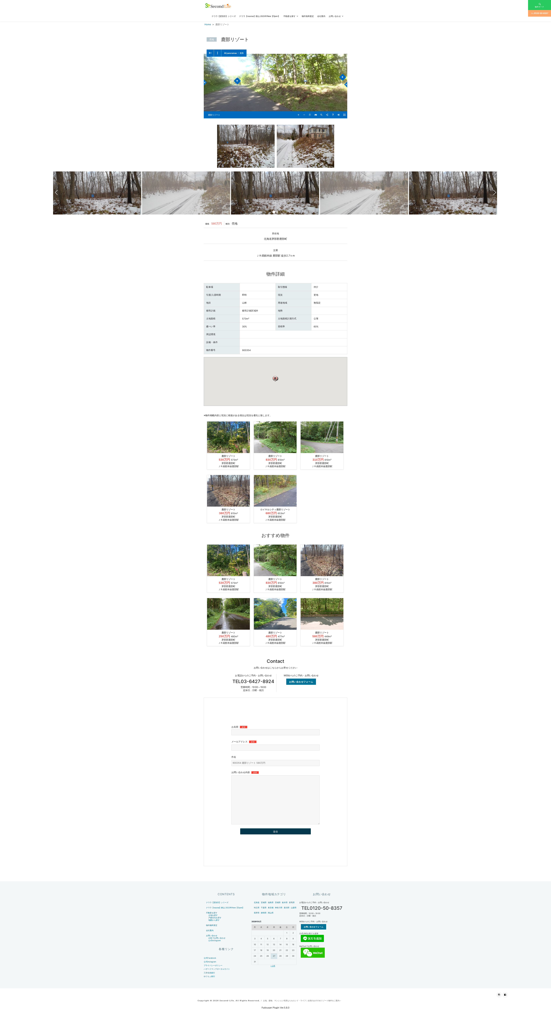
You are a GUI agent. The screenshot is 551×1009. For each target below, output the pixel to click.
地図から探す (214, 920)
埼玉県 (256, 908)
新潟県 (286, 908)
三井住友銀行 (209, 973)
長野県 (256, 913)
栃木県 (285, 902)
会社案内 (321, 16)
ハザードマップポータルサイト (217, 969)
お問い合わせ (335, 16)
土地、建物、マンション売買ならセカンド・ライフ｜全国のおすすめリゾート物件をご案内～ (302, 1000)
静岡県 (263, 913)
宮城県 (263, 902)
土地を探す (213, 915)
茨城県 (278, 902)
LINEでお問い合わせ (216, 938)
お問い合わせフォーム (301, 681)
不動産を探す (289, 16)
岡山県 (270, 913)
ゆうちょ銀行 (209, 976)
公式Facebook (210, 958)
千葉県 (263, 908)
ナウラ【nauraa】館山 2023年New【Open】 (259, 16)
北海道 (256, 902)
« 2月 (273, 966)
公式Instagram (214, 940)
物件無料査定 (308, 16)
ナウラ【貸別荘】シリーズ (224, 16)
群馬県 (292, 902)
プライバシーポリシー (213, 965)
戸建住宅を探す (214, 918)
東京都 (270, 908)
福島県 (270, 902)
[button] (275, 378)
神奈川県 (278, 908)
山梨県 (293, 908)
